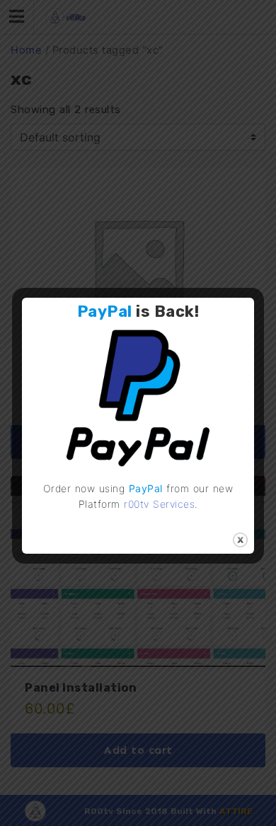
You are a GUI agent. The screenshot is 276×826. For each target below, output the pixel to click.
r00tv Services (159, 504)
